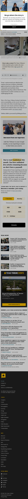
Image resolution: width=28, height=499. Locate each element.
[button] (14, 249)
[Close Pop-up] (26, 1)
